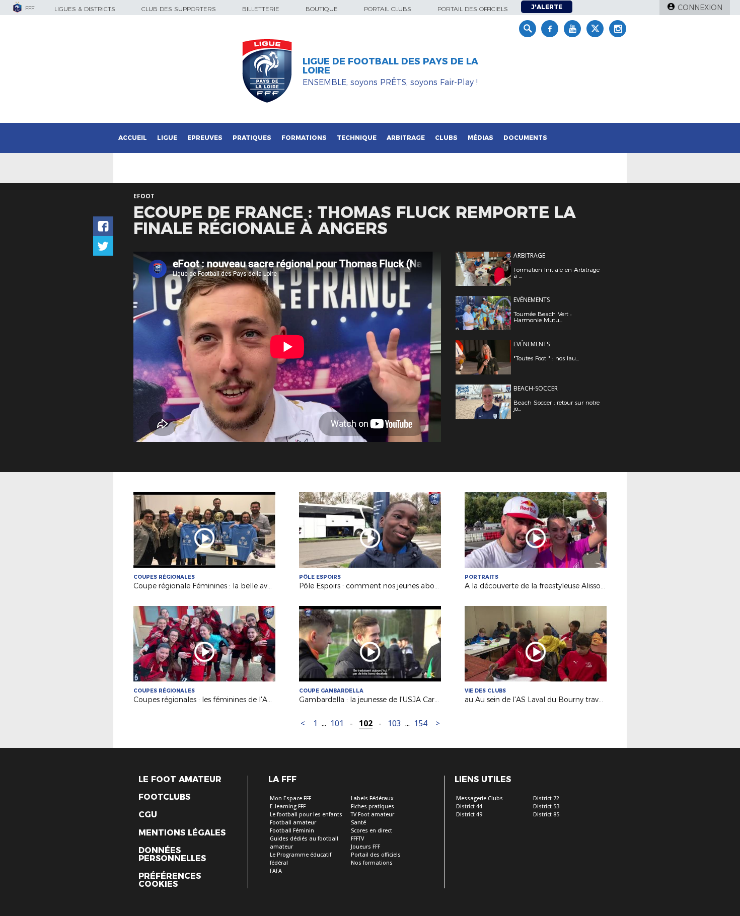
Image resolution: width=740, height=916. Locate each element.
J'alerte (546, 7)
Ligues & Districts (84, 9)
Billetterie (260, 9)
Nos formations (372, 863)
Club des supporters (178, 9)
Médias (480, 137)
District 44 (469, 806)
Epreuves (205, 137)
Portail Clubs (387, 9)
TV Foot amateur (372, 814)
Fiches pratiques (372, 806)
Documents (525, 137)
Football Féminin (292, 830)
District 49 (469, 814)
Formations (304, 137)
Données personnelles (172, 855)
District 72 (546, 798)
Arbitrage (406, 137)
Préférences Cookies (169, 880)
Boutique (322, 9)
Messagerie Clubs (479, 798)
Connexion (700, 7)
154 (420, 723)
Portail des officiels (472, 9)
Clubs (446, 137)
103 (394, 723)
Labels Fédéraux (372, 798)
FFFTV (357, 838)
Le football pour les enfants (306, 814)
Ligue (167, 137)
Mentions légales (182, 833)
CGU (147, 815)
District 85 (546, 814)
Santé (358, 822)
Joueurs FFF (365, 847)
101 (337, 723)
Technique (357, 137)
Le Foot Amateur (179, 780)
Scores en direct (371, 830)
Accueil (132, 137)
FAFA (276, 871)
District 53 (546, 806)
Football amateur (293, 822)
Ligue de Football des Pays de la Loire (390, 66)
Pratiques (252, 137)
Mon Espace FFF (290, 798)
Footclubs (164, 797)
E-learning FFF (288, 806)
